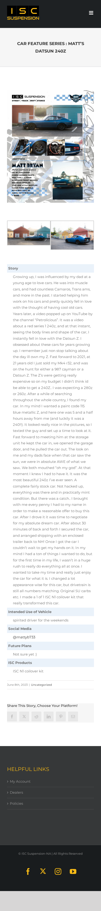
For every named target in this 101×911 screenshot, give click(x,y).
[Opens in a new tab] (24, 716)
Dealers (16, 792)
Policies (16, 803)
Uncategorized (41, 684)
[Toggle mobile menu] (91, 12)
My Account (20, 781)
